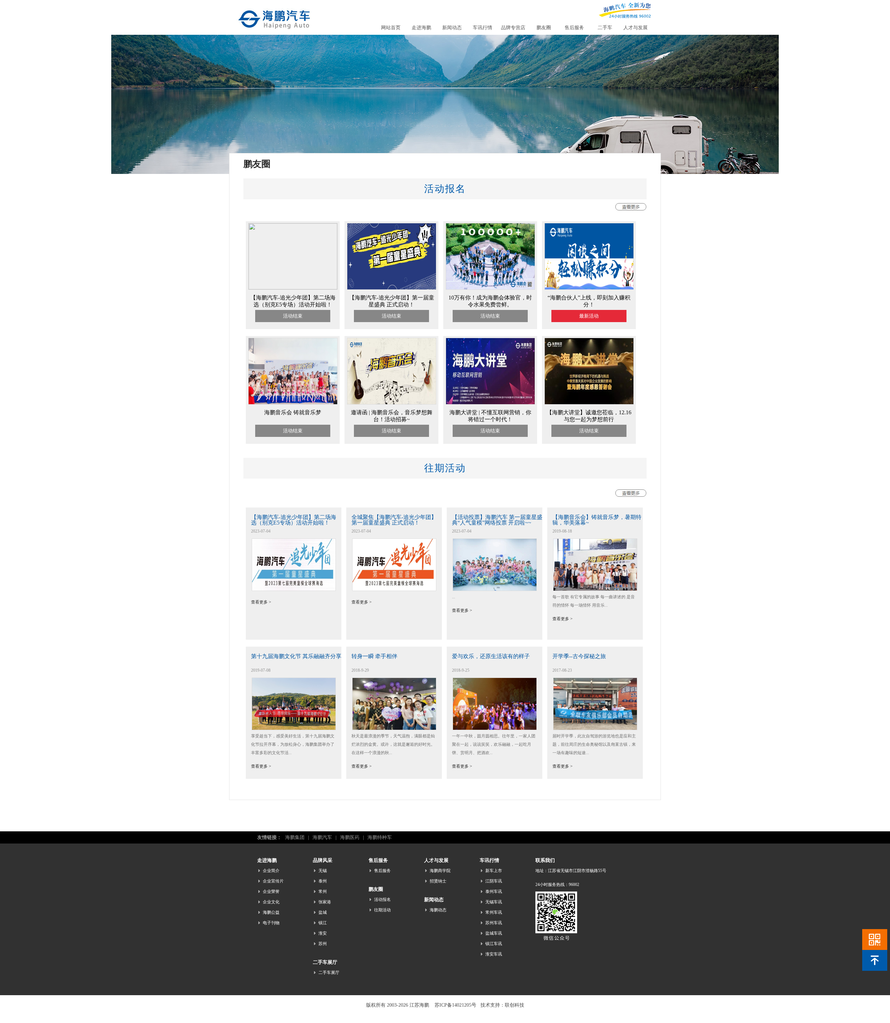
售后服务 (574, 27)
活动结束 (292, 316)
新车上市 (493, 870)
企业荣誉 (271, 891)
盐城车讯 (493, 933)
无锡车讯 (493, 902)
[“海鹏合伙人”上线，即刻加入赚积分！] (589, 288)
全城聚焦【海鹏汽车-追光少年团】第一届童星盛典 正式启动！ (394, 520)
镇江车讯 (493, 943)
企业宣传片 (273, 881)
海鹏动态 (438, 910)
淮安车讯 (493, 954)
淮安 (322, 933)
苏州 (322, 943)
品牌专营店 (513, 27)
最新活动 (589, 316)
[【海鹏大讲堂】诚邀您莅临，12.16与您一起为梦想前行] (589, 403)
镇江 (322, 922)
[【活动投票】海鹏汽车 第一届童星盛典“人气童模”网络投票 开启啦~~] (495, 589)
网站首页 (390, 27)
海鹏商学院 (440, 870)
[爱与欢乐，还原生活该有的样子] (495, 728)
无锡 (322, 870)
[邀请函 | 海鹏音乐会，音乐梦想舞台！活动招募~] (391, 403)
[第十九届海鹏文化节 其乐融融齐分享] (294, 728)
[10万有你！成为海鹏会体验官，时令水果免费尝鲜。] (490, 288)
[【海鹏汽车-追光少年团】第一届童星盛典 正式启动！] (391, 288)
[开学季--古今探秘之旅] (595, 728)
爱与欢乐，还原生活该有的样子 (491, 656)
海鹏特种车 (379, 837)
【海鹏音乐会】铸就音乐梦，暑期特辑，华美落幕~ (596, 520)
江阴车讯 (493, 881)
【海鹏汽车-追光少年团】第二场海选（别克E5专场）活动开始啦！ (293, 520)
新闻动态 (452, 27)
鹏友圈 (543, 27)
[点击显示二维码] (874, 939)
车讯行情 (482, 27)
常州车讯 (493, 912)
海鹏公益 (271, 912)
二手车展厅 (328, 972)
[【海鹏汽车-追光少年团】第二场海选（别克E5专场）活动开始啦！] (293, 287)
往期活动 (382, 910)
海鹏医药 (349, 837)
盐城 (322, 912)
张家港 (324, 902)
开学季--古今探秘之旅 (579, 656)
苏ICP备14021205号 (455, 1005)
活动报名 (382, 899)
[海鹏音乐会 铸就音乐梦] (293, 403)
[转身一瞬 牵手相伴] (394, 728)
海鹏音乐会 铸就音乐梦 (292, 412)
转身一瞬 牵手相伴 (374, 656)
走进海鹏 (421, 27)
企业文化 (271, 902)
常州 (322, 891)
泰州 (322, 881)
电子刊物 (271, 922)
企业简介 (271, 870)
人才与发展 (635, 27)
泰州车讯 (493, 891)
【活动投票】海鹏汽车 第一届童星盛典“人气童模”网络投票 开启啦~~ (497, 520)
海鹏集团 (295, 837)
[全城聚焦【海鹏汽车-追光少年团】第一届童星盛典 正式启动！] (394, 589)
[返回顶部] (874, 960)
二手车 (605, 27)
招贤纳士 (438, 881)
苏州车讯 (493, 922)
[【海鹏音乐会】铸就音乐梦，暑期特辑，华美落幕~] (595, 589)
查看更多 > (261, 602)
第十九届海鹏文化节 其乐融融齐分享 (296, 656)
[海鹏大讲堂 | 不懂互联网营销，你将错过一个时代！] (490, 403)
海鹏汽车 (322, 837)
